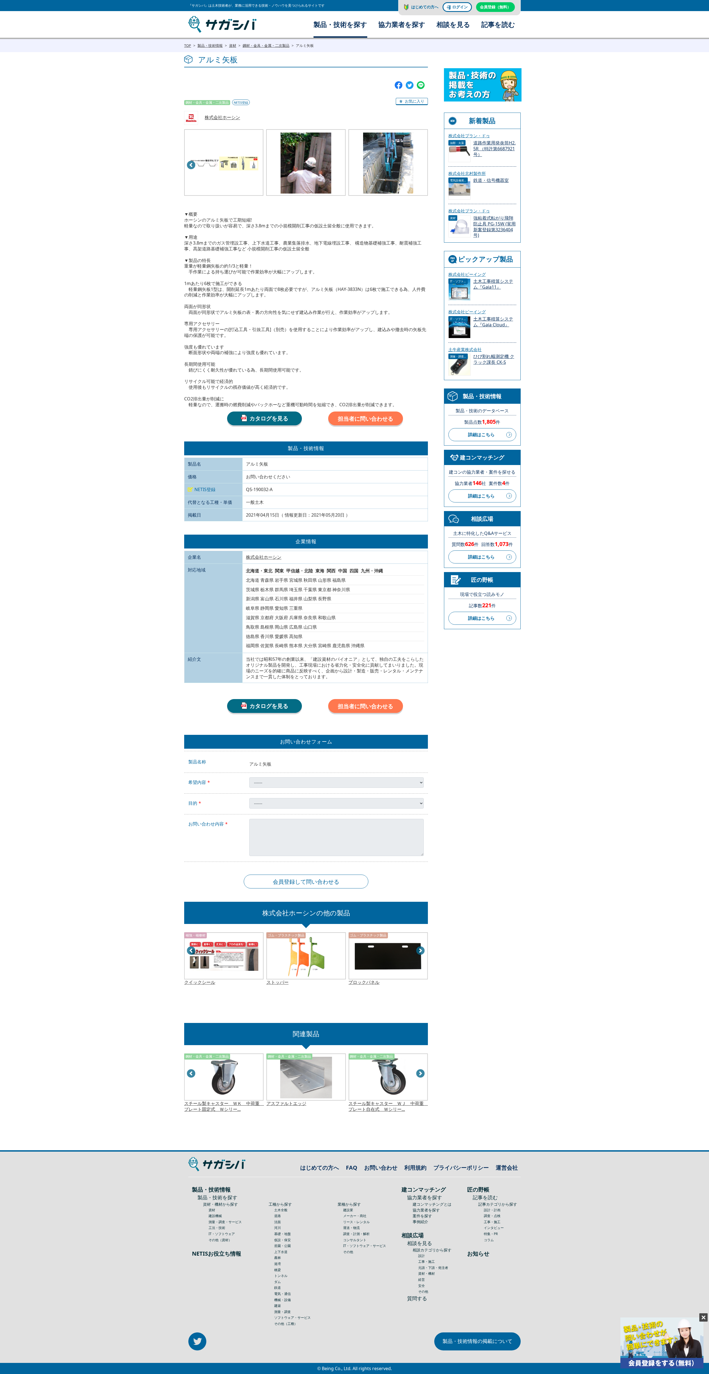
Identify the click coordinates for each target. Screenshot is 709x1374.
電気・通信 (282, 1293)
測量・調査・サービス (225, 1222)
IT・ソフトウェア (222, 1233)
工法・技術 (217, 1227)
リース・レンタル (356, 1222)
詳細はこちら (481, 434)
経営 (421, 1279)
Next (420, 950)
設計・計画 (492, 1210)
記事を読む (498, 24)
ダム (277, 1281)
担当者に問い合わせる (365, 418)
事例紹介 (420, 1221)
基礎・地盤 (282, 1233)
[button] (412, 101)
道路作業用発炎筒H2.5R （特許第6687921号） (494, 149)
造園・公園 (282, 1245)
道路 (277, 1215)
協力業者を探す (401, 24)
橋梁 (277, 1270)
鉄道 (277, 1287)
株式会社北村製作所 (467, 173)
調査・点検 (492, 1215)
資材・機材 (426, 1273)
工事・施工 (426, 1261)
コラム (489, 1240)
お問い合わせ (380, 1167)
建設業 (348, 1210)
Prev (191, 165)
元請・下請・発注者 (433, 1267)
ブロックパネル (363, 982)
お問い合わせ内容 (206, 824)
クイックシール (199, 982)
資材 (232, 45)
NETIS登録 (241, 102)
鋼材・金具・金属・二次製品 (266, 45)
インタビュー (494, 1227)
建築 (277, 1305)
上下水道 (280, 1251)
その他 (348, 1251)
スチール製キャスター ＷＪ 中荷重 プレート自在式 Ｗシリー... (388, 1106)
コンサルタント (354, 1240)
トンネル (280, 1275)
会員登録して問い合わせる (306, 881)
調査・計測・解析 (356, 1233)
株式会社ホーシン (222, 118)
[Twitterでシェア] (409, 85)
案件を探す (422, 1215)
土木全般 (280, 1210)
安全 (421, 1285)
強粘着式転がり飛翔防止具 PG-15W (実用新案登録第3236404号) (494, 226)
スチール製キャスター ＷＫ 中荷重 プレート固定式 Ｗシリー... (224, 1106)
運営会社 (507, 1167)
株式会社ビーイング (467, 274)
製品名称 (197, 762)
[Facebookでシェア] (398, 85)
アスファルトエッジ (286, 1103)
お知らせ (478, 1253)
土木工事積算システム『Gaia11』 (493, 284)
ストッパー (277, 982)
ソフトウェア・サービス (292, 1317)
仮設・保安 (282, 1240)
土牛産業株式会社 (465, 349)
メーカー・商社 (354, 1215)
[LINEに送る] (421, 85)
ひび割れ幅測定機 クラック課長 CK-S (493, 359)
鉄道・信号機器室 (491, 180)
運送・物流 (351, 1227)
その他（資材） (220, 1240)
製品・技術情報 (210, 45)
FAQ (351, 1167)
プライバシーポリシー (461, 1167)
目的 (192, 803)
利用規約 (415, 1167)
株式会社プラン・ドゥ (469, 135)
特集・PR (491, 1233)
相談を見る (453, 24)
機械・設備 (282, 1299)
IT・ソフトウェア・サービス (364, 1245)
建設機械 (215, 1215)
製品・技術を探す (340, 24)
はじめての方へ (424, 6)
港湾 (277, 1263)
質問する (417, 1298)
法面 (277, 1222)
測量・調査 (282, 1311)
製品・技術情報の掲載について (477, 1341)
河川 (277, 1227)
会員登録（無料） (495, 6)
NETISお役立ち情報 (216, 1253)
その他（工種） (285, 1323)
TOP (187, 45)
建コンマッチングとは (432, 1204)
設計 (421, 1255)
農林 (277, 1257)
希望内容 (197, 782)
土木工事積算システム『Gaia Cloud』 (493, 322)
